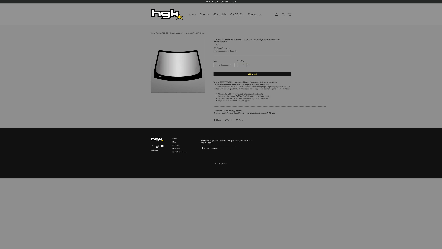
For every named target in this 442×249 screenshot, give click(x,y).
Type (215, 61)
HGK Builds (176, 145)
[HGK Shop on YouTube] (162, 146)
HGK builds (219, 14)
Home (192, 14)
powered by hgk (155, 150)
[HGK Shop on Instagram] (157, 146)
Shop (203, 14)
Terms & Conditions (179, 152)
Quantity (240, 60)
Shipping (217, 51)
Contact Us (255, 14)
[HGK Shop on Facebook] (152, 146)
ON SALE (236, 14)
